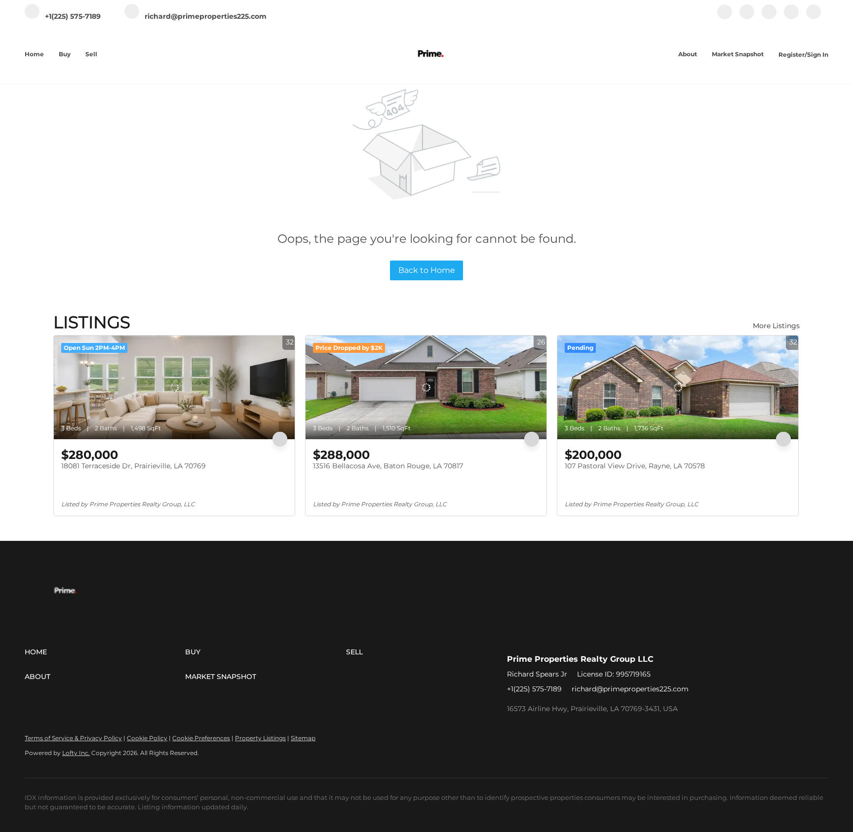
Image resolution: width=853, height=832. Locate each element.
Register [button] (791, 54)
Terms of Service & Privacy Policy (73, 738)
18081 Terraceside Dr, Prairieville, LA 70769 (133, 465)
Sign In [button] (817, 54)
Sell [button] (91, 54)
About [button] (687, 54)
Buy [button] (65, 54)
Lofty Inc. (76, 752)
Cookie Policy (147, 738)
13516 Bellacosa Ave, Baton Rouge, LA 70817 (388, 465)
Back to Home (426, 270)
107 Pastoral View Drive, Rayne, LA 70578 (635, 465)
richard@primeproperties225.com (630, 688)
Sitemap (303, 738)
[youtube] (791, 17)
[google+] (813, 17)
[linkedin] (746, 17)
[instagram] (769, 17)
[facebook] (724, 17)
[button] (105, 651)
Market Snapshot (738, 54)
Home (34, 54)
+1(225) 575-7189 (534, 688)
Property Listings (260, 738)
